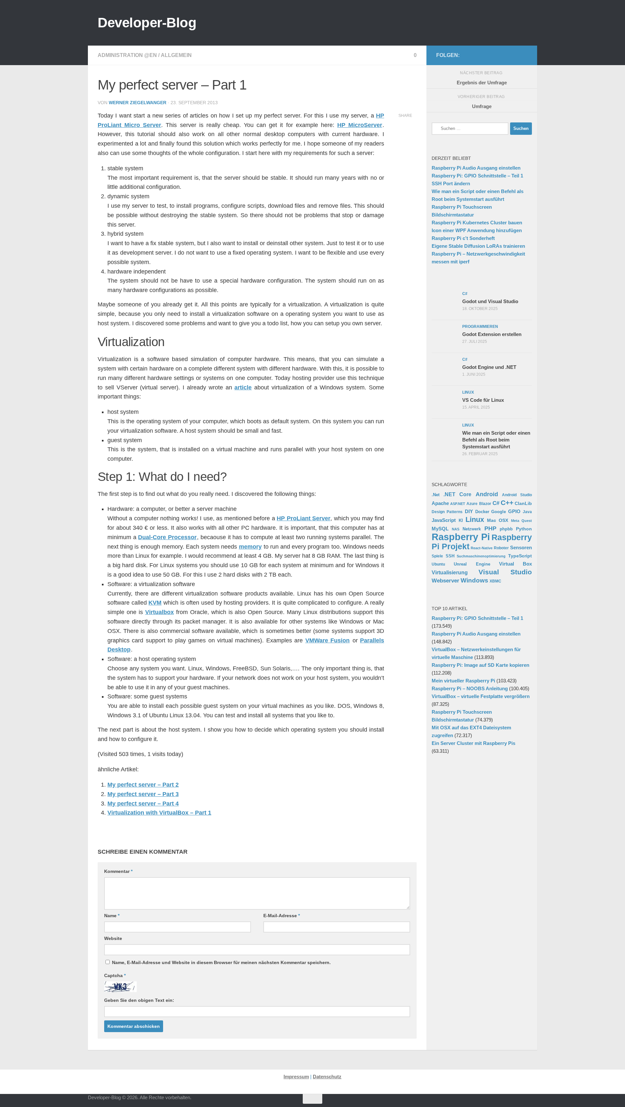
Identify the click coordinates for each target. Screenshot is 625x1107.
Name (111, 915)
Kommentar (118, 871)
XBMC (495, 581)
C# (496, 503)
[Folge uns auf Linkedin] (523, 55)
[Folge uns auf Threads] (471, 55)
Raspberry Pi (461, 536)
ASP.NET (457, 504)
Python (524, 528)
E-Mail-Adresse (281, 915)
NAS (455, 529)
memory (250, 546)
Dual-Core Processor (167, 537)
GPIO (514, 511)
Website (113, 938)
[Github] (492, 55)
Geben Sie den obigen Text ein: (139, 1000)
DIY (469, 511)
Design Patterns (447, 512)
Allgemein (176, 55)
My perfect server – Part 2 (143, 784)
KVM (154, 602)
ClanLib (523, 503)
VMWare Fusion (327, 640)
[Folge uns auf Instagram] (482, 55)
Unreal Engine (472, 564)
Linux (474, 519)
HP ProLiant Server (303, 518)
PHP (490, 528)
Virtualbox (159, 612)
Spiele (437, 556)
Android (487, 494)
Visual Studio (505, 572)
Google (498, 511)
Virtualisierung (450, 572)
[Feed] (503, 55)
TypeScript (520, 555)
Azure (472, 503)
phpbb (506, 528)
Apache (440, 503)
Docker (482, 511)
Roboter (501, 548)
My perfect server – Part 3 (143, 794)
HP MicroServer (359, 125)
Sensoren (521, 547)
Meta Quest (521, 521)
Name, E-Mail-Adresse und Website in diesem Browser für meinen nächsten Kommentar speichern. (221, 962)
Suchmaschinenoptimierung (481, 556)
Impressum (296, 1076)
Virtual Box (515, 564)
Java (527, 512)
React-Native (482, 548)
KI (461, 520)
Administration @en (127, 55)
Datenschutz (327, 1076)
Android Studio (517, 495)
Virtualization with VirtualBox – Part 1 (159, 812)
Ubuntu (438, 564)
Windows (474, 580)
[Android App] (513, 55)
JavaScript (444, 520)
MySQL (440, 528)
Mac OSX (497, 520)
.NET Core (457, 494)
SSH (450, 556)
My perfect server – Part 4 (143, 803)
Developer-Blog (147, 22)
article (243, 387)
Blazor (485, 503)
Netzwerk (472, 529)
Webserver (445, 581)
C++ (507, 502)
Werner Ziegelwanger (137, 102)
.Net (435, 494)
